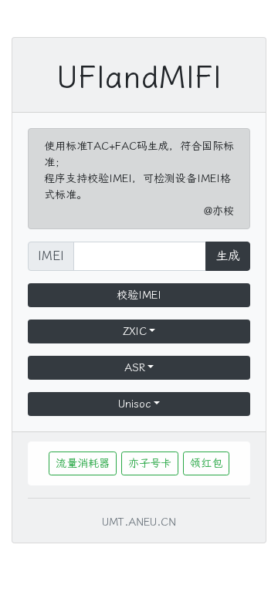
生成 (227, 256)
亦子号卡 (149, 463)
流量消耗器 (83, 463)
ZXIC (135, 331)
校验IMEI (139, 295)
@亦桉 (219, 211)
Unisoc (134, 404)
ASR (134, 367)
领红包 (206, 463)
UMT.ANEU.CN (139, 522)
